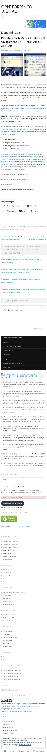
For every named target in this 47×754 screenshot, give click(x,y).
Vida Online (26, 50)
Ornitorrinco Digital (16, 9)
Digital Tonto (7, 595)
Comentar (37, 328)
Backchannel (7, 631)
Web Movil (22, 229)
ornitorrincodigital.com (24, 711)
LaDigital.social (8, 350)
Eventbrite (6, 657)
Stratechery (7, 601)
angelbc (17, 50)
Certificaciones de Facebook (13, 338)
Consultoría (7, 367)
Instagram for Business (10, 547)
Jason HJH (6, 576)
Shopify (5, 660)
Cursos (5, 342)
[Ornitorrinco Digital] (23, 25)
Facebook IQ (7, 573)
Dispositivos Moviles (23, 227)
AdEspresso (7, 570)
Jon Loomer (7, 579)
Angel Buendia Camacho (24, 704)
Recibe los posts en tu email (14, 486)
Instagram (6, 355)
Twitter (5, 359)
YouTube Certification (10, 621)
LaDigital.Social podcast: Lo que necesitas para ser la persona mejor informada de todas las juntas (22, 376)
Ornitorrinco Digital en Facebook (16, 527)
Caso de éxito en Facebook (12, 346)
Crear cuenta (7, 721)
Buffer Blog (6, 634)
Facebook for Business (10, 541)
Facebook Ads (34, 227)
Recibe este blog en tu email (12, 503)
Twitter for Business (9, 556)
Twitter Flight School (9, 618)
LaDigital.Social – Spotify (11, 676)
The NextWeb (7, 646)
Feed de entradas (9, 727)
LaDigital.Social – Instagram (12, 673)
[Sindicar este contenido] (2, 374)
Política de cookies (25, 745)
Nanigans (6, 582)
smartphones (14, 229)
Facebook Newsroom (10, 544)
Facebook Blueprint (9, 615)
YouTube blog (7, 559)
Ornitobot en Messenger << (12, 363)
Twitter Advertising (9, 550)
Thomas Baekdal (8, 604)
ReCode (6, 643)
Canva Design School (10, 637)
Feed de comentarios (10, 730)
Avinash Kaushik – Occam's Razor (14, 592)
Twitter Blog (7, 553)
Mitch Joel (6, 598)
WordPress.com (8, 733)
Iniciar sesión (7, 724)
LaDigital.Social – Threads (11, 670)
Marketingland (8, 640)
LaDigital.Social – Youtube (11, 679)
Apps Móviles (12, 227)
